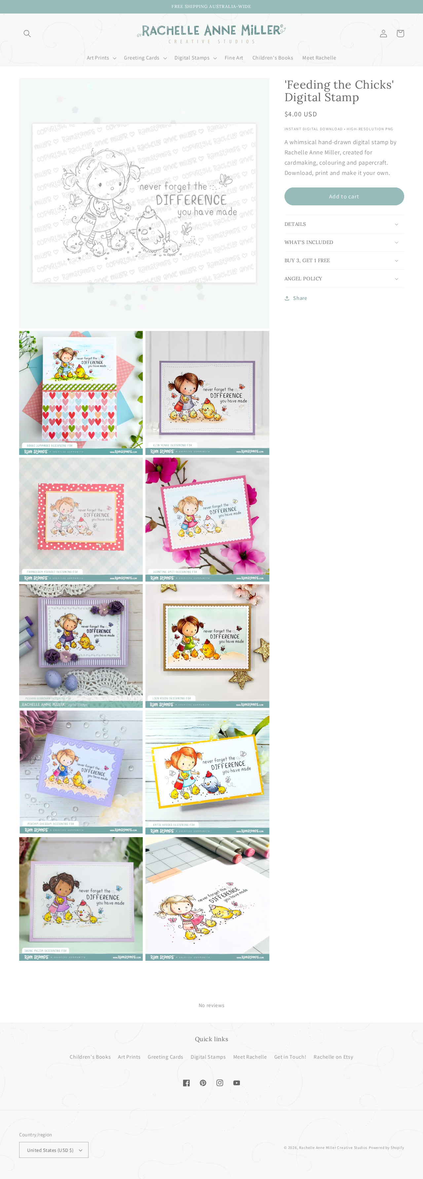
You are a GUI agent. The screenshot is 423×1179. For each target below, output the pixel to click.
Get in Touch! (290, 1056)
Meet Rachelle (250, 1056)
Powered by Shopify (386, 1147)
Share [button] (300, 298)
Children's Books (90, 1056)
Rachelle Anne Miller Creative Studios (333, 1147)
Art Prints (129, 1056)
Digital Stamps (208, 1056)
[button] (27, 33)
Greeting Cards (165, 1056)
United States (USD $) (50, 1150)
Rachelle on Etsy (333, 1056)
